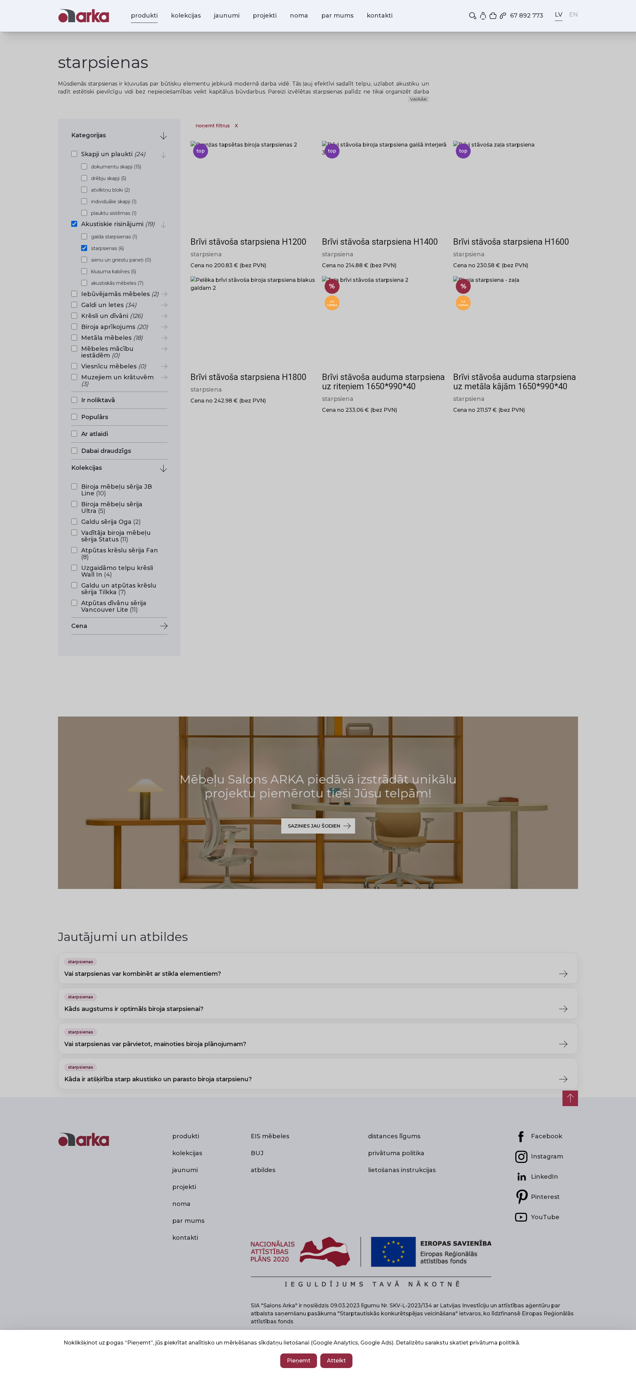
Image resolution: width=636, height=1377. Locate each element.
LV (558, 14)
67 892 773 (526, 15)
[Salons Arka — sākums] (83, 15)
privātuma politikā (494, 1343)
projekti (265, 15)
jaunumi (226, 15)
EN (573, 14)
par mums (337, 15)
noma (299, 15)
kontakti (380, 15)
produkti (144, 15)
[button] (473, 16)
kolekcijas (186, 15)
